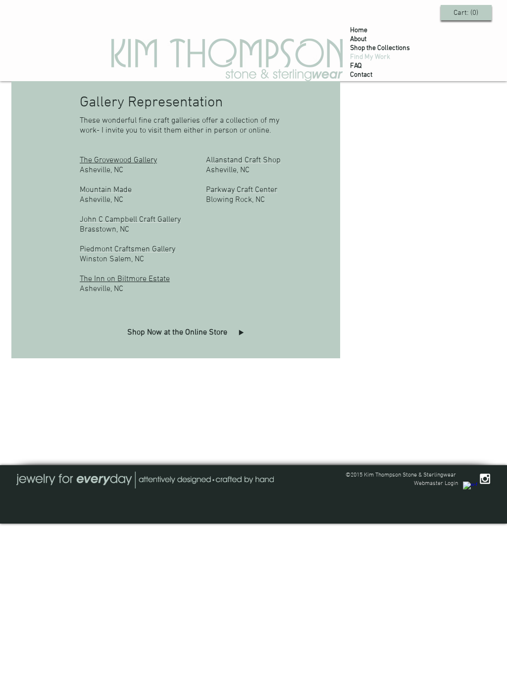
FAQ (356, 66)
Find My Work (370, 57)
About (358, 39)
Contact (361, 75)
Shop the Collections (380, 48)
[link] (466, 12)
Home (358, 30)
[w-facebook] (470, 489)
